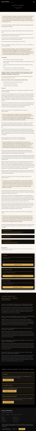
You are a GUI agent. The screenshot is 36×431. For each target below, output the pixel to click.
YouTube (3, 414)
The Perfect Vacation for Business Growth (10, 83)
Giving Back (3, 420)
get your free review (8, 402)
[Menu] (34, 2)
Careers (3, 418)
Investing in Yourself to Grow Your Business (10, 85)
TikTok (12, 414)
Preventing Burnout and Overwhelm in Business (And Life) (13, 82)
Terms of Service (16, 418)
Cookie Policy (4, 421)
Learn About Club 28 (18, 264)
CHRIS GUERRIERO (6, 410)
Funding (3, 417)
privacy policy (5, 426)
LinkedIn (15, 414)
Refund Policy (15, 421)
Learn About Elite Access (18, 287)
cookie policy (32, 425)
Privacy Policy (16, 420)
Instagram (8, 414)
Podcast (20, 414)
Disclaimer (15, 417)
